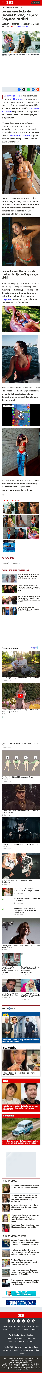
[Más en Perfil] (13, 1008)
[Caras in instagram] (8, 1321)
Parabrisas (17, 1329)
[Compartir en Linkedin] (33, 89)
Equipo (16, 1350)
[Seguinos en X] (18, 1321)
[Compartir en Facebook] (19, 89)
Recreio (22, 1341)
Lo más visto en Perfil (14, 1236)
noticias (21, 1014)
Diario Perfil (7, 1326)
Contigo (30, 1335)
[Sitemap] (33, 1321)
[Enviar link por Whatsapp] (28, 89)
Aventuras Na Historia (15, 1338)
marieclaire (21, 1048)
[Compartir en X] (23, 89)
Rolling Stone (30, 1338)
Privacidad (7, 1350)
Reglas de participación (30, 1350)
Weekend (6, 1329)
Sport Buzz (13, 1341)
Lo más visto (9, 1181)
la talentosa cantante (20, 135)
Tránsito (21, 1353)
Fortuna (36, 1326)
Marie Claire (26, 1326)
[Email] (37, 89)
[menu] (3, 3)
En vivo (36, 3)
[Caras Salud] (21, 1295)
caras (21, 1081)
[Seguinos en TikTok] (23, 1321)
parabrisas (21, 1116)
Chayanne (6, 299)
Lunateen (26, 1329)
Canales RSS (8, 1347)
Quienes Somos (21, 1347)
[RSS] (28, 1321)
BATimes (35, 1329)
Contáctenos (34, 1347)
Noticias (17, 1326)
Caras (23, 1335)
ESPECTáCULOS (7, 7)
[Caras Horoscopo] (21, 1305)
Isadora (5, 564)
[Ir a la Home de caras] (9, 3)
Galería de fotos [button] (21, 26)
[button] (21, 44)
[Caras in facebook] (13, 1321)
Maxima (30, 1341)
